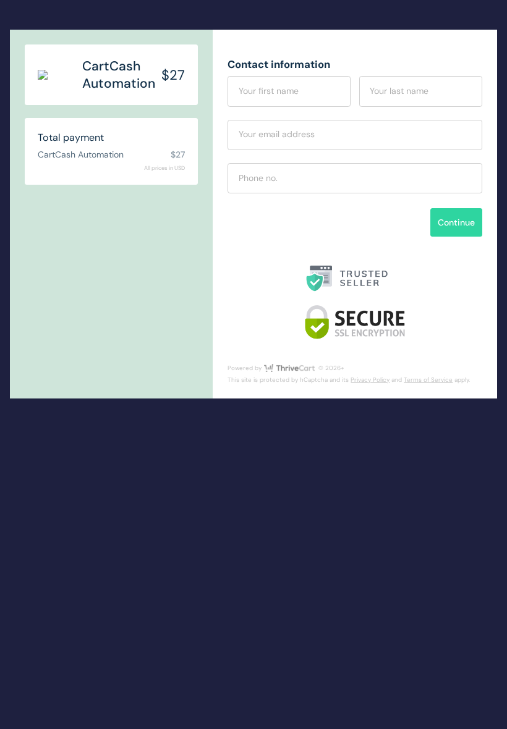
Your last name (399, 90)
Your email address (277, 134)
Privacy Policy (370, 380)
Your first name (269, 90)
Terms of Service (428, 380)
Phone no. (258, 177)
